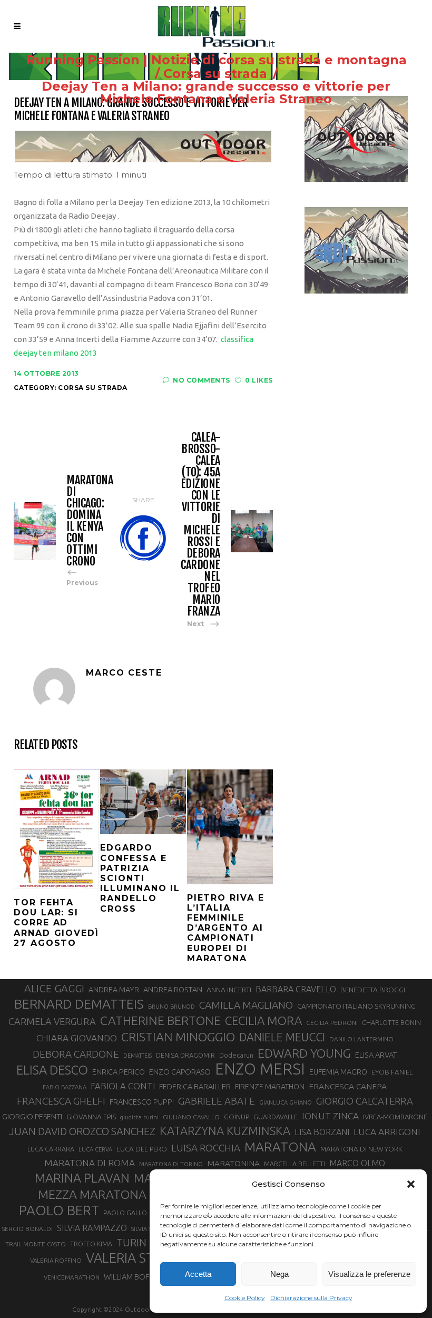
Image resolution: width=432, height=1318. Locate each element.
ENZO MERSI (260, 1069)
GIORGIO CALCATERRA (364, 1101)
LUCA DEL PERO (141, 1149)
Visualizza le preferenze (369, 1274)
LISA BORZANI (321, 1132)
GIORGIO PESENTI (32, 1116)
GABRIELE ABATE (216, 1101)
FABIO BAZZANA (64, 1087)
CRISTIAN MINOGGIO (178, 1036)
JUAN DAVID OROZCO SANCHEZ (82, 1131)
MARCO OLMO (357, 1163)
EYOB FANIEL (392, 1072)
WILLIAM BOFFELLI (135, 1276)
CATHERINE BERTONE (160, 1020)
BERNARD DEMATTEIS (79, 1004)
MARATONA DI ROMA (89, 1163)
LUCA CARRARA (50, 1149)
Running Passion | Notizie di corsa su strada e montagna (216, 60)
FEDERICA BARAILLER (195, 1086)
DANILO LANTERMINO (361, 1039)
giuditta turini (139, 1117)
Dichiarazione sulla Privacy (311, 1298)
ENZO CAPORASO (180, 1071)
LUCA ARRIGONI (387, 1132)
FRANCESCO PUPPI (142, 1101)
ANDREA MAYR (114, 989)
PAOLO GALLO (125, 1212)
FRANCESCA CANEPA (348, 1086)
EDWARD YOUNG (304, 1053)
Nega (279, 1274)
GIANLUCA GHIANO (285, 1102)
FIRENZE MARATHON (270, 1086)
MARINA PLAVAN (82, 1178)
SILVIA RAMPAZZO (92, 1228)
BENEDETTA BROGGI (372, 989)
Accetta (198, 1274)
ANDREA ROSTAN (172, 989)
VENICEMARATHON (72, 1277)
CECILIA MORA (263, 1020)
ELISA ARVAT (376, 1054)
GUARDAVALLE (275, 1116)
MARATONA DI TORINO (171, 1164)
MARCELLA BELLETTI (294, 1163)
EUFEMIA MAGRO (338, 1071)
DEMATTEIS (137, 1055)
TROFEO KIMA (91, 1243)
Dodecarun (236, 1055)
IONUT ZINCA (330, 1116)
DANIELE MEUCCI (282, 1037)
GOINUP (236, 1116)
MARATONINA (233, 1163)
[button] (411, 1184)
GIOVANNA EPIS (91, 1116)
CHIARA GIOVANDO (76, 1038)
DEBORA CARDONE (76, 1054)
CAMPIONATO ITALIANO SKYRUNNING (356, 1006)
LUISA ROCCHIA (205, 1148)
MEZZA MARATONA (92, 1194)
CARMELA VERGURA (52, 1021)
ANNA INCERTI (229, 989)
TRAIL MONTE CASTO (35, 1244)
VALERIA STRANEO (142, 1258)
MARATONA (280, 1147)
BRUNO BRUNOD (171, 1006)
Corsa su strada (215, 73)
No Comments (201, 380)
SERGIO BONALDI (27, 1228)
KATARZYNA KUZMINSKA (225, 1130)
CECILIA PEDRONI (332, 1022)
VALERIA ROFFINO (56, 1260)
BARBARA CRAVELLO (296, 989)
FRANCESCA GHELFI (61, 1101)
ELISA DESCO (52, 1070)
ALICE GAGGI (54, 988)
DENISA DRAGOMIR (185, 1055)
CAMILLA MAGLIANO (246, 1005)
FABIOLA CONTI (123, 1086)
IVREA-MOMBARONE (395, 1116)
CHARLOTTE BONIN (391, 1022)
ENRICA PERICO (118, 1072)
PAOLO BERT (59, 1210)
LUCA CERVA (95, 1149)
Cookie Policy (244, 1298)
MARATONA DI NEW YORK (361, 1149)
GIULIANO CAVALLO (191, 1117)
